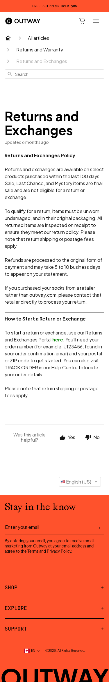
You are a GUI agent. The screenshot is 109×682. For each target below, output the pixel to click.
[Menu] (96, 20)
